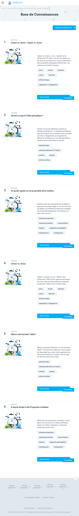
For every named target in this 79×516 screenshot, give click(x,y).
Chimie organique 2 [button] (63, 486)
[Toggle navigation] (2, 3)
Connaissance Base (32, 497)
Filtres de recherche (63, 28)
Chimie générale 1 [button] (12, 487)
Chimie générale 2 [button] (24, 487)
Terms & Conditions (45, 508)
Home (4, 8)
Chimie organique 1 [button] (50, 486)
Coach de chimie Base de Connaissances (22, 8)
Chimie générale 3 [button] (37, 487)
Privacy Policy (29, 508)
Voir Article (44, 97)
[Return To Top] (75, 478)
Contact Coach (48, 497)
